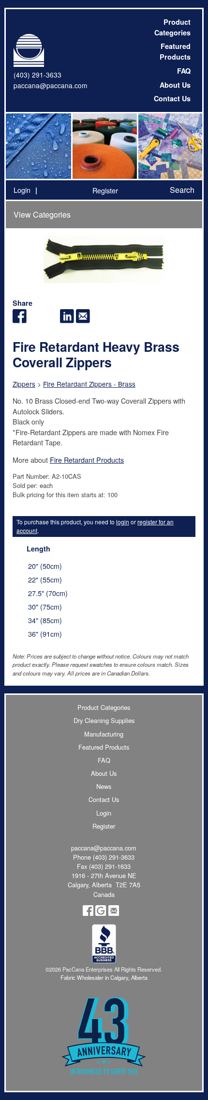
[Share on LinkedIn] (67, 320)
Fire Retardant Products (87, 460)
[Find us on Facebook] (88, 913)
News (103, 786)
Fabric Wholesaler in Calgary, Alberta (104, 977)
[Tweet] (36, 320)
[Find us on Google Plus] (100, 913)
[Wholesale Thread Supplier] (103, 146)
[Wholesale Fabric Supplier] (38, 146)
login (122, 522)
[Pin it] (52, 320)
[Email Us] (113, 913)
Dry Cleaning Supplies (104, 720)
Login (22, 190)
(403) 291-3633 (37, 74)
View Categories (42, 214)
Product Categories (172, 27)
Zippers (24, 384)
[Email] (83, 320)
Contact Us (172, 98)
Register (105, 190)
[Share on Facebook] (20, 320)
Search (182, 189)
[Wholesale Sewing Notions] (169, 146)
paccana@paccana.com (50, 85)
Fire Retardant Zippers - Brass (89, 384)
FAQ (184, 71)
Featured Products (175, 51)
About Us (175, 85)
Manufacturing (103, 734)
